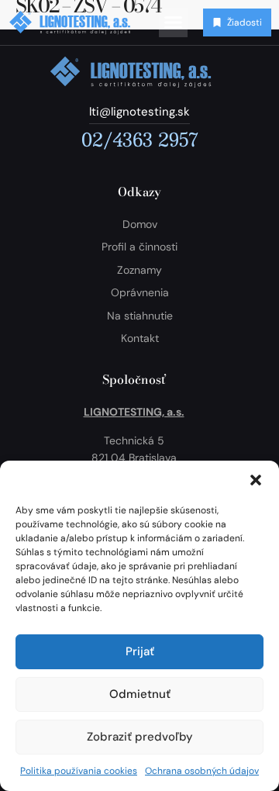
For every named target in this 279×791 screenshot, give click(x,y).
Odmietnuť (139, 694)
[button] (256, 480)
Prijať (140, 651)
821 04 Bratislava (134, 458)
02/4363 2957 (139, 138)
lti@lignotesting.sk (139, 111)
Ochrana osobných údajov (202, 771)
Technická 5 (134, 440)
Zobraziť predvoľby (140, 736)
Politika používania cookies (78, 771)
